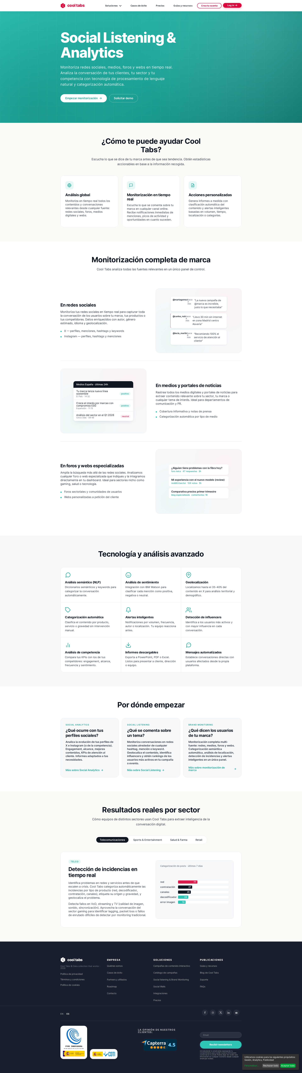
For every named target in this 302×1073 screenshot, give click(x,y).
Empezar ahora (151, 519)
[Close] (239, 490)
